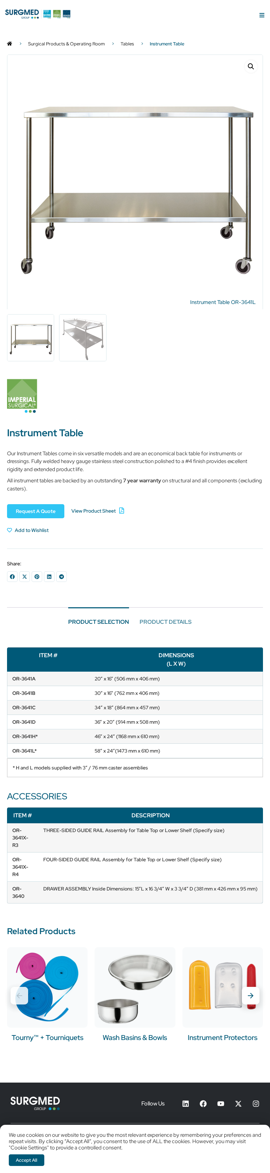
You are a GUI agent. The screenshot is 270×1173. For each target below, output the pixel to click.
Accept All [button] (26, 1160)
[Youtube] (221, 1104)
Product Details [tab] (166, 622)
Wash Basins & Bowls (135, 1037)
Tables (127, 44)
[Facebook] (203, 1104)
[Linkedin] (186, 1104)
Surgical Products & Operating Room (66, 44)
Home (9, 43)
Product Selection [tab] (98, 622)
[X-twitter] (238, 1104)
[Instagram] (256, 1104)
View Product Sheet (93, 511)
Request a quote (36, 511)
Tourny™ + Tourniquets (47, 1037)
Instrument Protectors (222, 1037)
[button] (251, 66)
